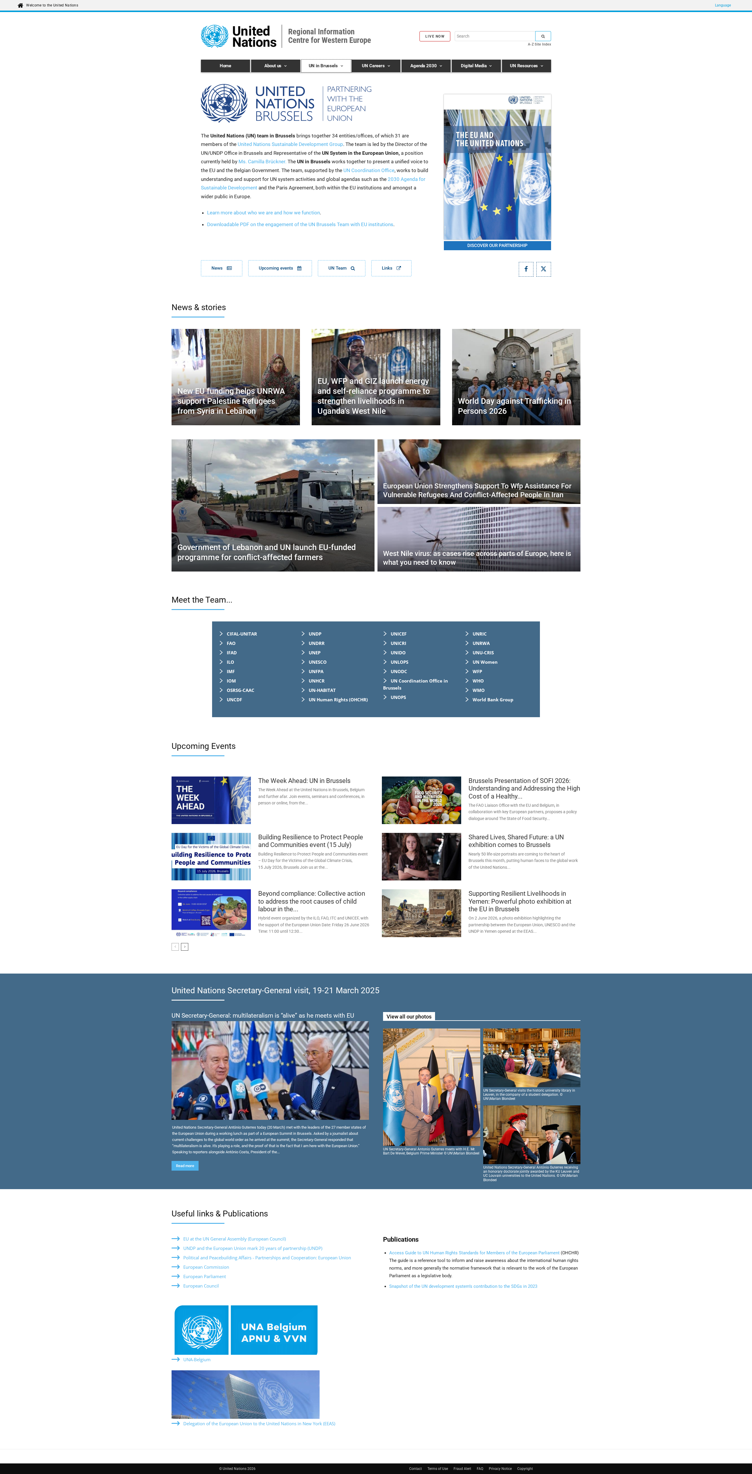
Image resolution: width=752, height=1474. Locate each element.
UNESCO (318, 662)
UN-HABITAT (322, 690)
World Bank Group (493, 699)
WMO (479, 690)
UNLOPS (399, 662)
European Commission (206, 1267)
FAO (231, 643)
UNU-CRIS (483, 653)
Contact (415, 1469)
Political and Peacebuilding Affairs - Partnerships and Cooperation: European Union (267, 1257)
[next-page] (184, 947)
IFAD (232, 653)
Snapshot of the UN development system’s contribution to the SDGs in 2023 (463, 1286)
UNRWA (481, 643)
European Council (201, 1286)
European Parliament (204, 1276)
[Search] (543, 36)
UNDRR (317, 643)
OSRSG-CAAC (240, 690)
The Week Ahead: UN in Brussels (304, 780)
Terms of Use (437, 1469)
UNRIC (480, 634)
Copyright (525, 1469)
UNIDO (398, 653)
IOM (231, 681)
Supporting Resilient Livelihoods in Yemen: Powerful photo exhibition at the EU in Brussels (520, 901)
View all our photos (409, 1017)
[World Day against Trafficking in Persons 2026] (516, 377)
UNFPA (316, 671)
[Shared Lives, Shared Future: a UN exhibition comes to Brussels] (421, 856)
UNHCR (317, 681)
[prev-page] (175, 947)
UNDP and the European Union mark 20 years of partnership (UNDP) (252, 1248)
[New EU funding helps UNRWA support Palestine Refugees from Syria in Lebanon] (236, 377)
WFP (477, 671)
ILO (230, 662)
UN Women (485, 662)
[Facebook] (526, 269)
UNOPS (398, 697)
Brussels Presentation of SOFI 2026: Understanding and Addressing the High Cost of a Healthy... (524, 788)
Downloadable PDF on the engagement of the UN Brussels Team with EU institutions (300, 224)
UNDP (315, 634)
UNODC (399, 671)
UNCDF (234, 699)
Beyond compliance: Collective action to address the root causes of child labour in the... (311, 901)
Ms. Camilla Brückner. (262, 161)
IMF (231, 671)
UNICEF (399, 634)
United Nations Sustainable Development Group (290, 144)
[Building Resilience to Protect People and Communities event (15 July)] (211, 856)
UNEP (314, 653)
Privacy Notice (500, 1469)
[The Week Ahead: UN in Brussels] (211, 800)
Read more (185, 1166)
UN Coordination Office (369, 170)
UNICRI (398, 643)
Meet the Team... (202, 600)
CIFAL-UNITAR (242, 634)
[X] (543, 269)
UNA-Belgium (197, 1359)
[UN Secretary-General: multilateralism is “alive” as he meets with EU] (270, 1070)
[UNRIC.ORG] (315, 103)
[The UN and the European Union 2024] (497, 167)
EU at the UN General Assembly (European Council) (234, 1239)
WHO (478, 681)
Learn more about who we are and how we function (263, 213)
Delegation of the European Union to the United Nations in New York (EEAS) (259, 1423)
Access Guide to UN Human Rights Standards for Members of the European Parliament (475, 1252)
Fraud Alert (462, 1469)
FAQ (480, 1469)
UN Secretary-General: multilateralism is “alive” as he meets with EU (263, 1015)
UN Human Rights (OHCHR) (338, 699)
